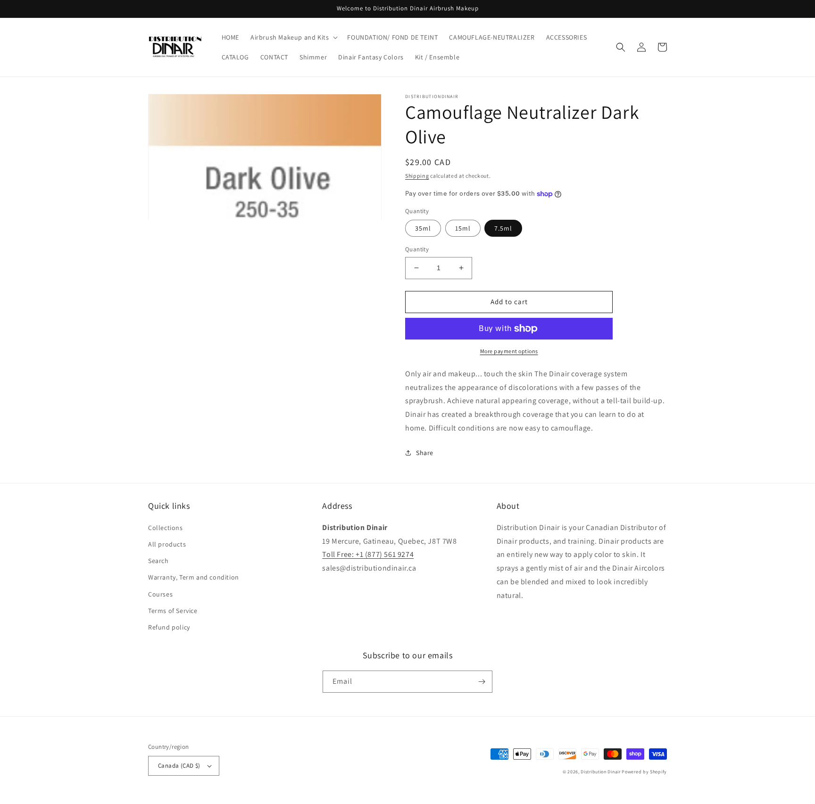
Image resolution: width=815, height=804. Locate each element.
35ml (423, 228)
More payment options (509, 351)
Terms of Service (173, 610)
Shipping (417, 175)
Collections (165, 527)
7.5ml (503, 228)
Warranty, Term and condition (193, 577)
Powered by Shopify (644, 772)
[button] (293, 37)
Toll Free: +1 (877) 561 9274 (368, 554)
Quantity (417, 249)
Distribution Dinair (601, 772)
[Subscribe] (481, 682)
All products (167, 544)
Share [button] (424, 452)
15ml (463, 228)
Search (158, 560)
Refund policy (169, 627)
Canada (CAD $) (179, 766)
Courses (160, 594)
